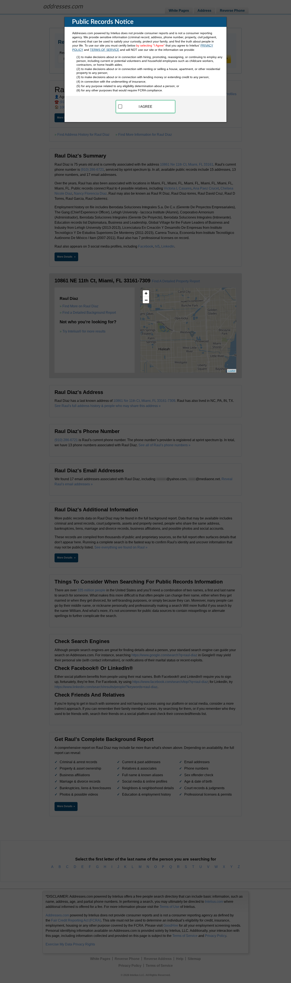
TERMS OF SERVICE (104, 49)
